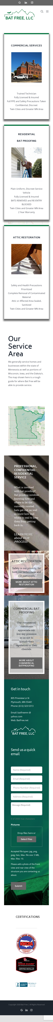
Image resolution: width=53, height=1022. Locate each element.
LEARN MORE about (23, 538)
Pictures (15, 824)
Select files (26, 839)
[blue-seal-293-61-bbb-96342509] (26, 983)
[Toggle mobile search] (42, 11)
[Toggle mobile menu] (47, 11)
